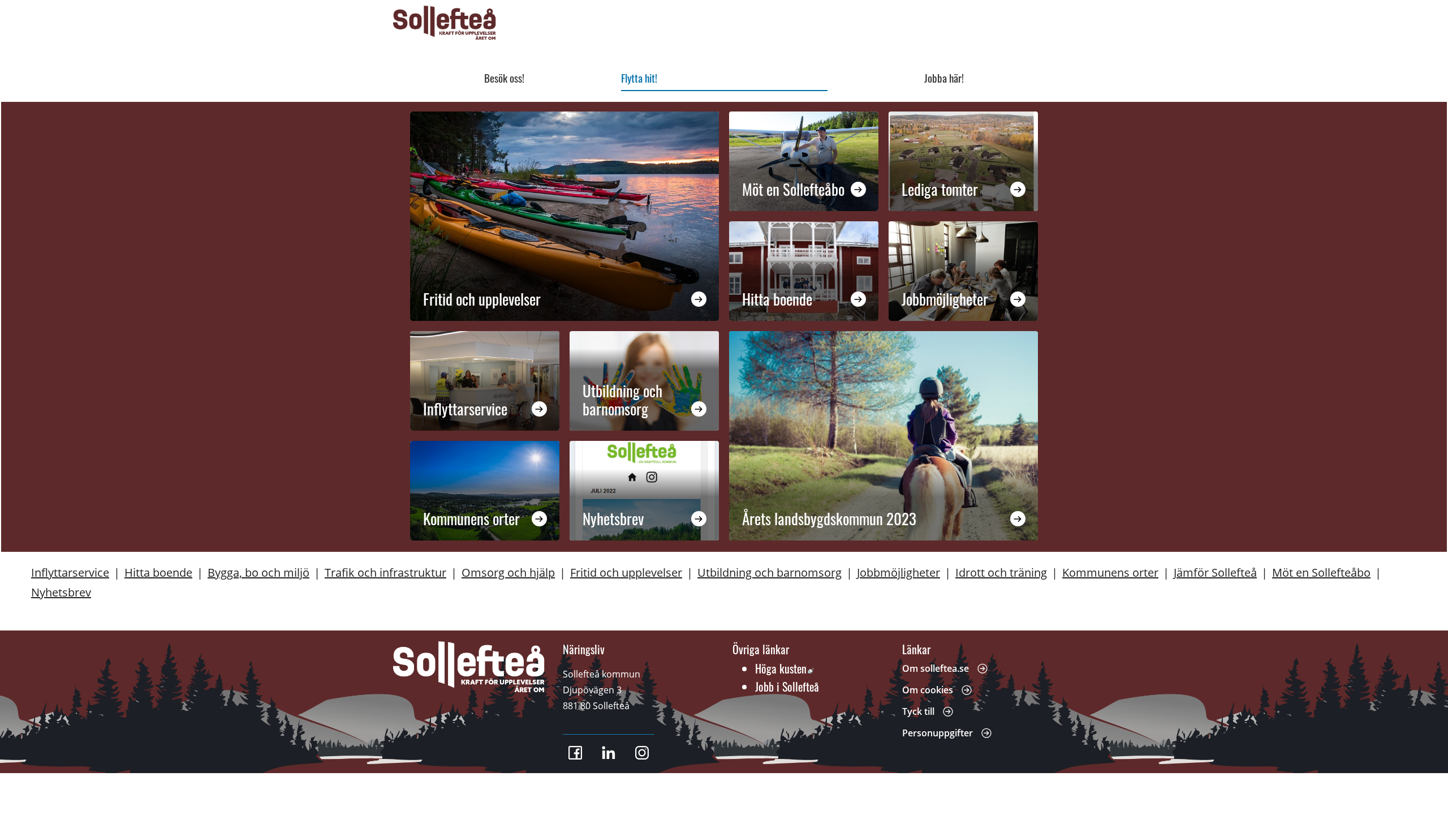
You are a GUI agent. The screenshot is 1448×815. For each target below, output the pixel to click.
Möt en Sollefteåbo (793, 189)
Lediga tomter (940, 189)
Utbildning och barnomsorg (622, 399)
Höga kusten (784, 668)
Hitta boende (777, 299)
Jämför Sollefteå (1215, 572)
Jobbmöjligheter (945, 299)
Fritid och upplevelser (482, 299)
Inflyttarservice (465, 408)
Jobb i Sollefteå (787, 686)
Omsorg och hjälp (508, 572)
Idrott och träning (1001, 572)
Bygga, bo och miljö (258, 572)
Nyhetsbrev (613, 518)
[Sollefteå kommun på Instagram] (642, 752)
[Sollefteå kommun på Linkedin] (608, 752)
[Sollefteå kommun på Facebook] (575, 752)
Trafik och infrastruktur (385, 572)
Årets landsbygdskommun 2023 (829, 518)
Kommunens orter (471, 518)
